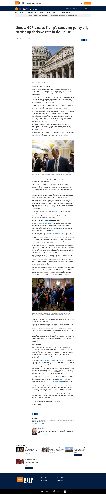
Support (42, 12)
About (48, 12)
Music (35, 12)
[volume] (20, 9)
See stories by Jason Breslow (39, 423)
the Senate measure (47, 223)
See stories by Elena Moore (45, 434)
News (16, 12)
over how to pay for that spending (55, 233)
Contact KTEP (60, 477)
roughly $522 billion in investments (54, 381)
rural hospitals (56, 249)
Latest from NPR (45, 408)
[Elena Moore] (34, 431)
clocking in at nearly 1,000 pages (49, 335)
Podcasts (30, 12)
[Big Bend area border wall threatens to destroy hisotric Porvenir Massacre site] (69, 449)
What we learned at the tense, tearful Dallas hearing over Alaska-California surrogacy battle (56, 449)
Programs (22, 12)
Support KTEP (44, 477)
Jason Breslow (23, 38)
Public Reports (60, 480)
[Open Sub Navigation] (18, 12)
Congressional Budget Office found (48, 360)
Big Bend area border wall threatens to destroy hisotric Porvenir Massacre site (80, 449)
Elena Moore (29, 38)
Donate (88, 3)
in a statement (54, 211)
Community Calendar (65, 12)
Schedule (54, 12)
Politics (17, 23)
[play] (16, 9)
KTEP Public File (44, 480)
